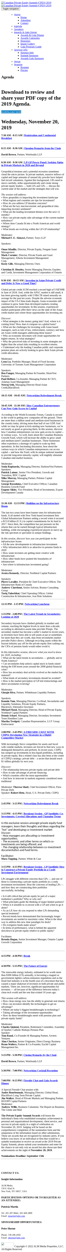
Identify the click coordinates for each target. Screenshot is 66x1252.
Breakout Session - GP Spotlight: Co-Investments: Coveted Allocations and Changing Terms (32, 815)
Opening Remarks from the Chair (42, 148)
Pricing (24, 70)
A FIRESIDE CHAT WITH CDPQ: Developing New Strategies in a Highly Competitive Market (27, 735)
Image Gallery (28, 43)
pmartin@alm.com (16, 1216)
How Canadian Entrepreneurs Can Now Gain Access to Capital (30, 407)
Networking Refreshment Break (44, 395)
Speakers (19, 29)
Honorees (25, 41)
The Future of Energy (35, 966)
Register (18, 64)
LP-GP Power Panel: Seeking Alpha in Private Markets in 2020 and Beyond (32, 164)
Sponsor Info (21, 49)
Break (27, 955)
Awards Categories (30, 38)
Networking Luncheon (37, 604)
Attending (26, 20)
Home (17, 14)
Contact (24, 23)
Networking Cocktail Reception (41, 1070)
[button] (11, 111)
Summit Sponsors (29, 55)
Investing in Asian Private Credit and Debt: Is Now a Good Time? (31, 282)
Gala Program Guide (31, 46)
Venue (17, 61)
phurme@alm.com (16, 1238)
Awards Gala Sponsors (32, 58)
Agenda (18, 26)
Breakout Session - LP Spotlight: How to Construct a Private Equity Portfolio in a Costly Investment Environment (33, 869)
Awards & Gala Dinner (25, 32)
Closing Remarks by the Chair (40, 1055)
